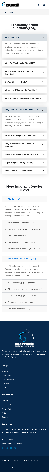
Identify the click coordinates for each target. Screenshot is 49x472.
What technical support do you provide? (24, 249)
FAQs (4, 413)
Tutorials (5, 401)
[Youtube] (11, 448)
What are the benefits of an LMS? (21, 223)
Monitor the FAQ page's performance (22, 296)
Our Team (5, 388)
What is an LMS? (14, 199)
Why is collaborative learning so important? (25, 229)
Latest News (6, 376)
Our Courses (6, 384)
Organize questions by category (20, 302)
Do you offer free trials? (17, 236)
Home (4, 12)
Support (5, 417)
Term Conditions (8, 380)
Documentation (7, 405)
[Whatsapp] (15, 448)
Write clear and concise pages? (20, 309)
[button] (24, 199)
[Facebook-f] (3, 448)
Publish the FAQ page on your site (21, 283)
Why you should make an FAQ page (22, 259)
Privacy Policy (7, 409)
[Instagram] (7, 448)
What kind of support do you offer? (21, 242)
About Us (5, 372)
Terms (4, 467)
